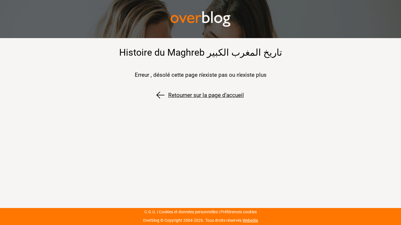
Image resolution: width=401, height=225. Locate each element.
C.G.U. (150, 211)
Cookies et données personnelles (188, 211)
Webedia (250, 220)
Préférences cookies (238, 211)
